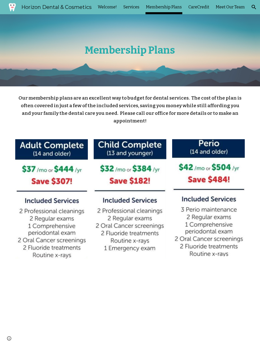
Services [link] (131, 7)
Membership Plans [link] (164, 7)
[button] (254, 7)
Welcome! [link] (107, 7)
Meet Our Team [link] (230, 7)
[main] (129, 50)
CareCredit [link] (198, 7)
